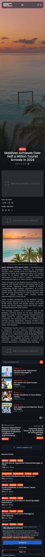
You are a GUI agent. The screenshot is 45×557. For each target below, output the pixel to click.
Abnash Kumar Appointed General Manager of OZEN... (22, 464)
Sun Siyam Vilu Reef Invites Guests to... (18, 476)
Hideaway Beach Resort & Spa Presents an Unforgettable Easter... (33, 431)
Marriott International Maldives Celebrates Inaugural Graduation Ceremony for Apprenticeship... (11, 431)
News (23, 149)
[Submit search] (41, 362)
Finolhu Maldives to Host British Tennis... (27, 396)
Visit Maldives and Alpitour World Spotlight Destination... (20, 501)
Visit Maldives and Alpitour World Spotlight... (28, 408)
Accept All (22, 543)
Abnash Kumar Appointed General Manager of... (25, 371)
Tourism (13, 460)
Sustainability (18, 474)
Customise (22, 547)
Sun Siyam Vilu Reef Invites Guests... (25, 383)
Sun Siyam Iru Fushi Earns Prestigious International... (18, 514)
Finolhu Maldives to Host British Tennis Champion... (18, 488)
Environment (18, 380)
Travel (20, 460)
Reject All (22, 552)
